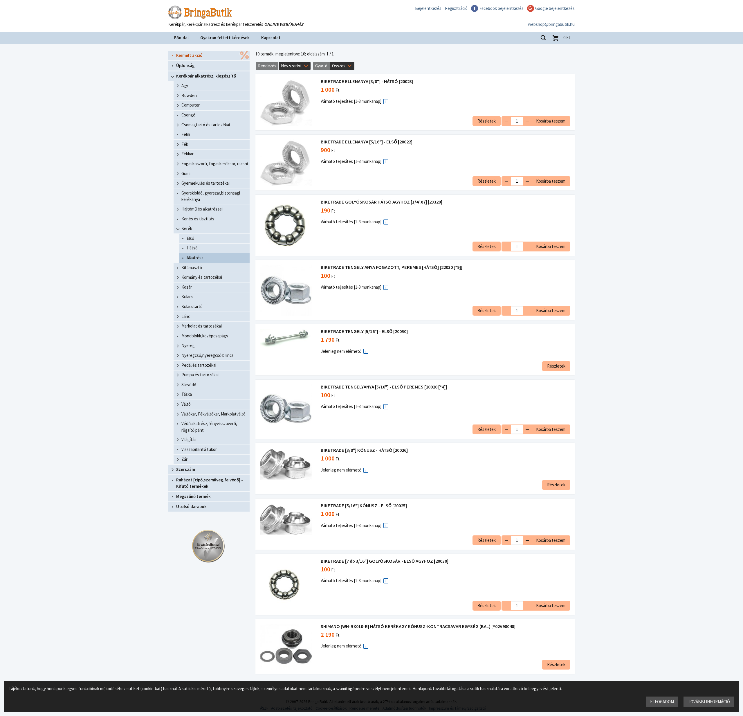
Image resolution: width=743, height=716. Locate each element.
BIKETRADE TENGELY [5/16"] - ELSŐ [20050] (364, 331)
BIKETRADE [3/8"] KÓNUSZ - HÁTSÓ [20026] (364, 450)
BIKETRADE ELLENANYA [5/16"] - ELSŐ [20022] (366, 142)
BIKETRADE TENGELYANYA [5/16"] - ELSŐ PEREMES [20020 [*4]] (384, 387)
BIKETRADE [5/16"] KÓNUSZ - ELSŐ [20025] (364, 506)
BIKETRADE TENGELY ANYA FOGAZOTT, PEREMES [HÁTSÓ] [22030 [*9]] (391, 267)
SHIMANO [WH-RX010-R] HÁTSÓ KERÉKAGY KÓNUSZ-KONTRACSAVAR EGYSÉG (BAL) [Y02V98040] (418, 626)
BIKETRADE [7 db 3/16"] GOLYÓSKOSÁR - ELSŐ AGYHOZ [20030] (384, 561)
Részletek (486, 121)
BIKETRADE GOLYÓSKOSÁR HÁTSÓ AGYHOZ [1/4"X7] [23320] (381, 202)
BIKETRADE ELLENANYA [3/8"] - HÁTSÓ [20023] (367, 81)
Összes (338, 66)
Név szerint (291, 66)
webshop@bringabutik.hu (551, 24)
